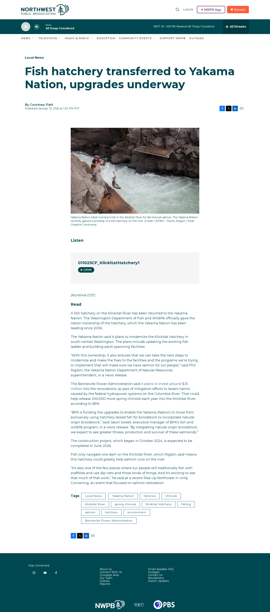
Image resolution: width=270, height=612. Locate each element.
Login (188, 9)
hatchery (111, 512)
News (25, 38)
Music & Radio (77, 38)
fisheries (150, 496)
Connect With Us (111, 572)
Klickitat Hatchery (159, 504)
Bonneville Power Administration (109, 520)
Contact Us (155, 575)
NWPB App (212, 9)
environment (136, 512)
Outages (196, 38)
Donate (239, 10)
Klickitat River (95, 504)
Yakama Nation (123, 496)
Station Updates (158, 581)
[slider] (42, 26)
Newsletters (156, 578)
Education (106, 38)
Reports (105, 584)
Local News (34, 57)
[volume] (37, 27)
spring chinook (125, 504)
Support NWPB (173, 38)
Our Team (106, 578)
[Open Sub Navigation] (33, 38)
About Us (106, 569)
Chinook (171, 496)
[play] (26, 27)
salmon (90, 512)
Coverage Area (109, 575)
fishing (186, 504)
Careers (104, 581)
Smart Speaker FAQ (161, 569)
